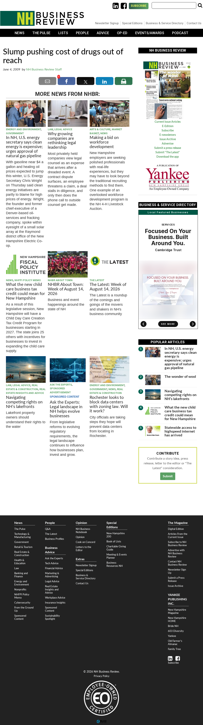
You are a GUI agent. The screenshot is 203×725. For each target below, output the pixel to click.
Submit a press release (167, 148)
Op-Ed (122, 33)
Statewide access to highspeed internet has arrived (180, 431)
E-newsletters (167, 135)
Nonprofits (20, 589)
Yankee (172, 636)
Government (15, 133)
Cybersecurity (22, 602)
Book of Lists (113, 541)
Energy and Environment (23, 129)
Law (50, 129)
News (19, 33)
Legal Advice (63, 129)
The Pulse (41, 33)
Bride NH (173, 626)
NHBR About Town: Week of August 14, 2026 (66, 289)
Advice (103, 33)
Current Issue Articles (168, 122)
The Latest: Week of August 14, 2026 (108, 286)
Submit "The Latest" (167, 152)
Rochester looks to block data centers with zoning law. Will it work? (109, 404)
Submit (168, 476)
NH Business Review (42, 18)
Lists (63, 33)
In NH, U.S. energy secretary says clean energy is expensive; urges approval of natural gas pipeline (24, 147)
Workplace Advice (55, 597)
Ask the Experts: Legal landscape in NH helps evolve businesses (66, 409)
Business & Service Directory (164, 23)
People (82, 33)
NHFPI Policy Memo (27, 280)
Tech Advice (51, 563)
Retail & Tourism (23, 547)
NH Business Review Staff (44, 69)
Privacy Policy (101, 676)
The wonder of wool (180, 376)
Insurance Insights (55, 602)
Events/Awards (149, 33)
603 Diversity (176, 631)
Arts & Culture (100, 129)
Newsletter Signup (107, 23)
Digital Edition (176, 529)
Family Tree (174, 649)
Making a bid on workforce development (104, 142)
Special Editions (132, 23)
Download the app (167, 156)
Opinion (80, 537)
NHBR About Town (60, 280)
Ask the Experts (61, 384)
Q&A (48, 529)
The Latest (97, 280)
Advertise (167, 143)
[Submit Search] (200, 5)
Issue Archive (168, 139)
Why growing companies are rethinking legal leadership (62, 141)
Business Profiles (54, 539)
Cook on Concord (85, 542)
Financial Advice (54, 568)
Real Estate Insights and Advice (51, 589)
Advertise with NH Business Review (176, 553)
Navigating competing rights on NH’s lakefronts (24, 402)
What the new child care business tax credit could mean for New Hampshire (25, 291)
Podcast (180, 33)
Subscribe (139, 6)
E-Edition (167, 126)
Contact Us (194, 23)
